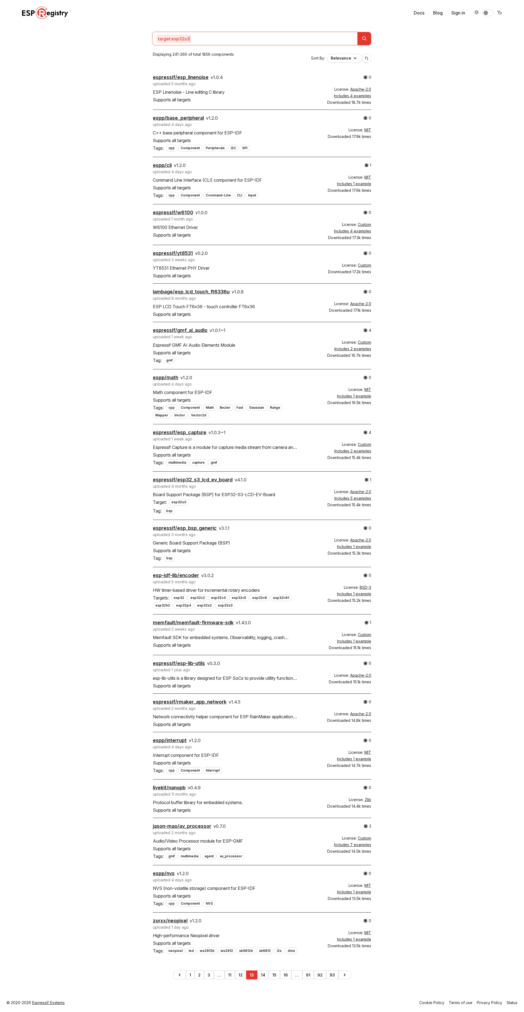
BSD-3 (365, 587)
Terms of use (460, 1002)
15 (274, 975)
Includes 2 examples (352, 348)
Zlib (368, 799)
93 (332, 975)
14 (263, 975)
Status (512, 1002)
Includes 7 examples (352, 844)
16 (286, 975)
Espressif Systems (48, 1002)
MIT (367, 130)
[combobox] (255, 38)
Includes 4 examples (352, 95)
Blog (438, 13)
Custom (364, 224)
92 (320, 975)
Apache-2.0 (360, 89)
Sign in (458, 13)
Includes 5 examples (352, 498)
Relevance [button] (341, 58)
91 (308, 975)
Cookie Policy (431, 1002)
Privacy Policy (489, 1002)
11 (229, 975)
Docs (419, 13)
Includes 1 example (354, 183)
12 (241, 975)
